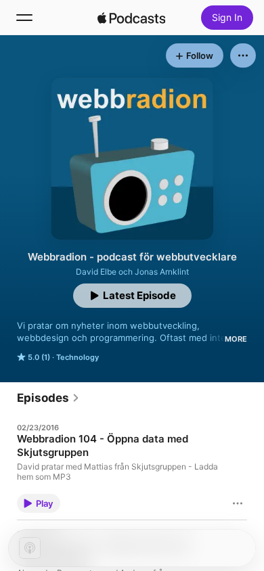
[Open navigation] (24, 17)
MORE (236, 339)
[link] (48, 397)
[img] (131, 17)
